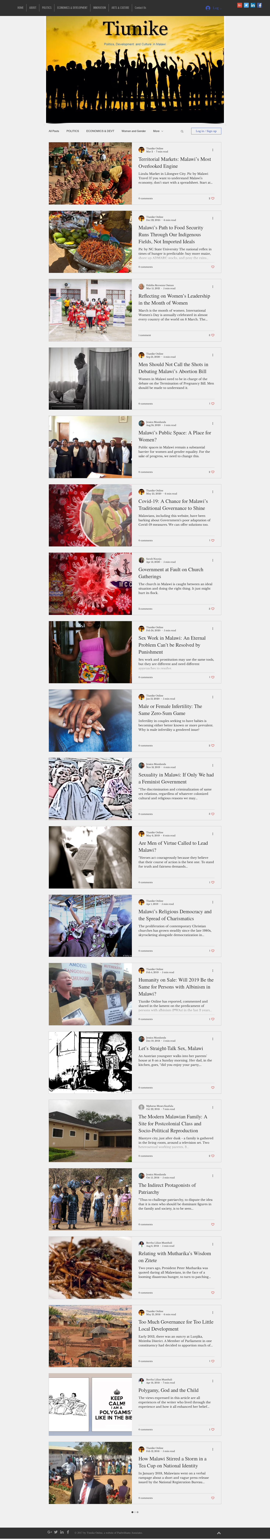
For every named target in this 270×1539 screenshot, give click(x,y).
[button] (197, 735)
